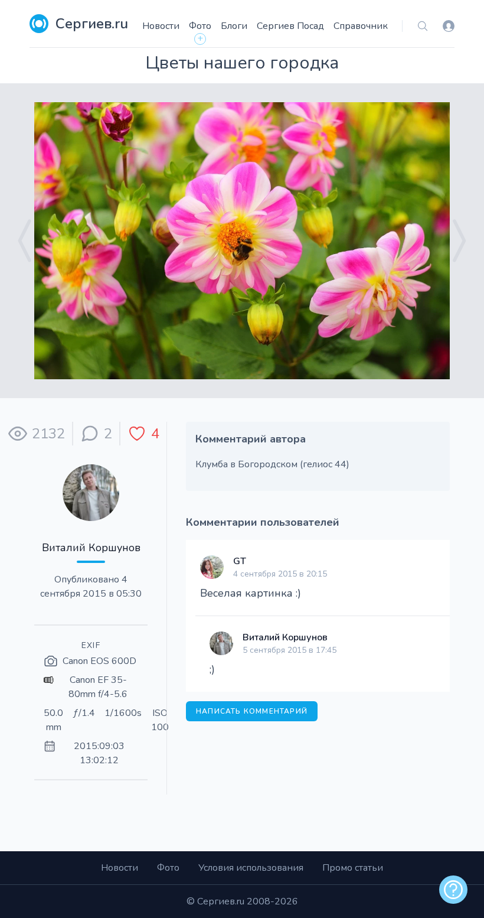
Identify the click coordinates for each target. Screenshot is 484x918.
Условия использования (250, 867)
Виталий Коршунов (91, 548)
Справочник (360, 25)
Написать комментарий (252, 711)
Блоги (234, 25)
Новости (160, 25)
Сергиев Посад (290, 25)
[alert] (453, 889)
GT (239, 561)
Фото (200, 25)
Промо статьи (352, 867)
